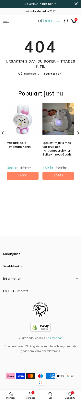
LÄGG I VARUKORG (22, 177)
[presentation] (3, 132)
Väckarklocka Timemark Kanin (19, 145)
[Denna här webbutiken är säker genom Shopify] (40, 327)
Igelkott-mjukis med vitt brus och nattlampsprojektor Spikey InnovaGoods (57, 148)
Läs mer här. (54, 338)
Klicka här (46, 4)
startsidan (53, 73)
